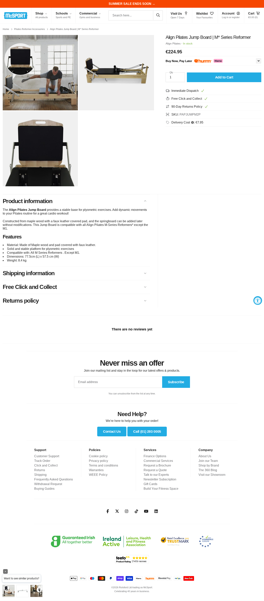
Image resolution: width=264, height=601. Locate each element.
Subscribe (176, 382)
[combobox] (135, 15)
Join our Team (208, 460)
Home (6, 29)
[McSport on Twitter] (117, 511)
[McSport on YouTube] (146, 511)
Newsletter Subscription (160, 479)
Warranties (96, 470)
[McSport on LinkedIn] (156, 511)
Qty (171, 72)
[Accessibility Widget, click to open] (257, 300)
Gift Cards (150, 484)
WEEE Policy (98, 474)
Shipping (40, 474)
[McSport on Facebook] (108, 511)
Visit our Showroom (211, 474)
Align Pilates (173, 43)
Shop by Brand (208, 465)
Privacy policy (98, 460)
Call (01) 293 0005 (147, 431)
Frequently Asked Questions (53, 479)
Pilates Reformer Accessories (29, 29)
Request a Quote (155, 470)
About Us (204, 456)
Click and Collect (46, 465)
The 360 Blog (207, 470)
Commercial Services (158, 460)
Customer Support (46, 456)
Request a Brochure (157, 465)
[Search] (158, 15)
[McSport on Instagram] (126, 511)
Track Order (42, 460)
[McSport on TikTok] (136, 511)
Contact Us (112, 431)
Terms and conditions (103, 465)
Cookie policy (98, 456)
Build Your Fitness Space (161, 488)
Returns (39, 470)
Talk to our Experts (156, 474)
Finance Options (155, 456)
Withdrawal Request (48, 484)
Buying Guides (44, 488)
